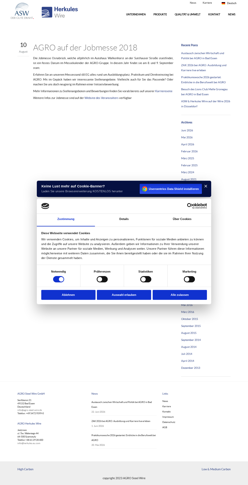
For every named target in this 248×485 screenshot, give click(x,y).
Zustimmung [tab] (66, 219)
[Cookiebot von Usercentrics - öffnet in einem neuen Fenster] (190, 206)
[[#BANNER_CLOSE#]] (205, 186)
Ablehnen (68, 294)
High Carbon (25, 469)
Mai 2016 (187, 305)
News (193, 2)
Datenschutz (168, 422)
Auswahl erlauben (124, 294)
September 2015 (191, 325)
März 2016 (187, 312)
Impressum (168, 417)
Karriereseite (163, 91)
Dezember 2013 (190, 367)
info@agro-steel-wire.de (29, 410)
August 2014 (188, 346)
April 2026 (187, 144)
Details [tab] (124, 219)
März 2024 (187, 172)
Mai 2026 (187, 137)
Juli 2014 (186, 353)
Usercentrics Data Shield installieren (174, 189)
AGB (164, 427)
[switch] (102, 279)
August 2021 (188, 179)
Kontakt (166, 411)
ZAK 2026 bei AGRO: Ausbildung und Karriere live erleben (120, 421)
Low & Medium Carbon (216, 469)
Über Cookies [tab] (182, 219)
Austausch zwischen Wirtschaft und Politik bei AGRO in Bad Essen (121, 404)
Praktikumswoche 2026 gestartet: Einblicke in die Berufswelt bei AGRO (123, 437)
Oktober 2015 (189, 318)
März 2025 (187, 158)
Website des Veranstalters (101, 98)
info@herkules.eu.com (28, 443)
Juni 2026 (187, 130)
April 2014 (187, 360)
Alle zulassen (180, 294)
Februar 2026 (189, 151)
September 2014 (191, 339)
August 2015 (188, 332)
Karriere (207, 2)
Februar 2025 (189, 165)
